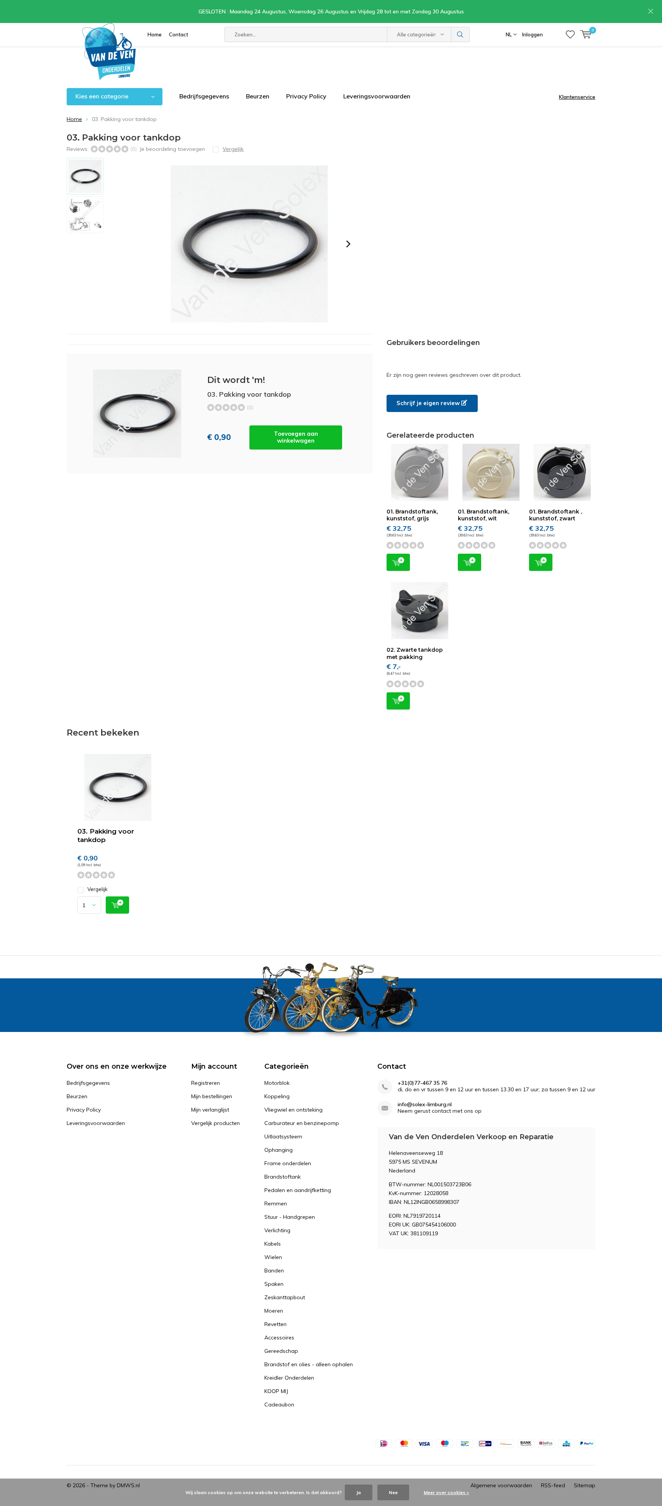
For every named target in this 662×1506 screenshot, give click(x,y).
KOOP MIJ (276, 1391)
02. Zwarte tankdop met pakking (415, 653)
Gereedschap (281, 1350)
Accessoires (279, 1337)
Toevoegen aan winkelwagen (296, 437)
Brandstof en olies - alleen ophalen (308, 1364)
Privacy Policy (306, 96)
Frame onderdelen (287, 1163)
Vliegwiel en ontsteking (293, 1109)
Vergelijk (97, 889)
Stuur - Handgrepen (289, 1216)
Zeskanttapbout (284, 1297)
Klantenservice (577, 96)
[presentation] (348, 244)
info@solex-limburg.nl (425, 1104)
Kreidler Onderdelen (289, 1377)
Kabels (272, 1243)
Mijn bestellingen (211, 1096)
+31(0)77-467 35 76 (422, 1083)
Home (154, 34)
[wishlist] (570, 34)
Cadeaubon (279, 1404)
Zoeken (460, 34)
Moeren (273, 1310)
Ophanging (278, 1149)
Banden (274, 1270)
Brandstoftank (282, 1176)
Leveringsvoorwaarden (376, 96)
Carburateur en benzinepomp (301, 1123)
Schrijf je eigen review (429, 403)
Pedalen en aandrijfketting (297, 1190)
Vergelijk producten (215, 1123)
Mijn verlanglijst (210, 1109)
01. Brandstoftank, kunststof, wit (483, 515)
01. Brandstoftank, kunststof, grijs (412, 515)
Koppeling (277, 1096)
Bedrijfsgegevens (204, 96)
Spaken (273, 1283)
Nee (393, 1492)
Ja (358, 1492)
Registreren (205, 1082)
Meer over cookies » (446, 1492)
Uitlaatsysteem (283, 1136)
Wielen (273, 1257)
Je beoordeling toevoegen (172, 149)
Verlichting (277, 1230)
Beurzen (257, 96)
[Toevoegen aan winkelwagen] (117, 905)
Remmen (275, 1203)
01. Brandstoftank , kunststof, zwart (555, 515)
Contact (178, 34)
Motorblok (277, 1082)
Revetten (275, 1324)
